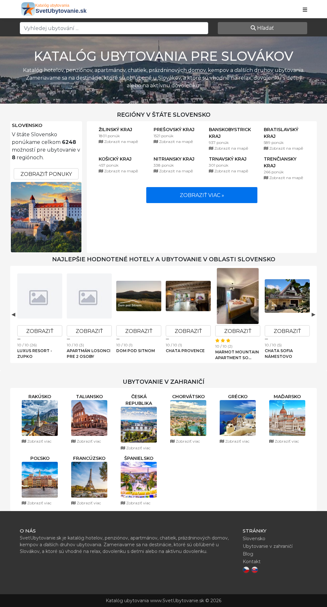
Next (313, 314)
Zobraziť (39, 331)
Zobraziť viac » (202, 195)
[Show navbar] (305, 10)
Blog (248, 554)
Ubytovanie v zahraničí (268, 546)
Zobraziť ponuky (46, 174)
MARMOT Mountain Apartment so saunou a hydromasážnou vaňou (237, 355)
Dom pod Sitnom (135, 350)
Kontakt (252, 561)
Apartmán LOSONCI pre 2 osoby (88, 353)
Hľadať (265, 28)
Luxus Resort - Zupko (34, 353)
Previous (13, 314)
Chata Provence (185, 350)
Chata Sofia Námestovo (279, 353)
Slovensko (27, 125)
